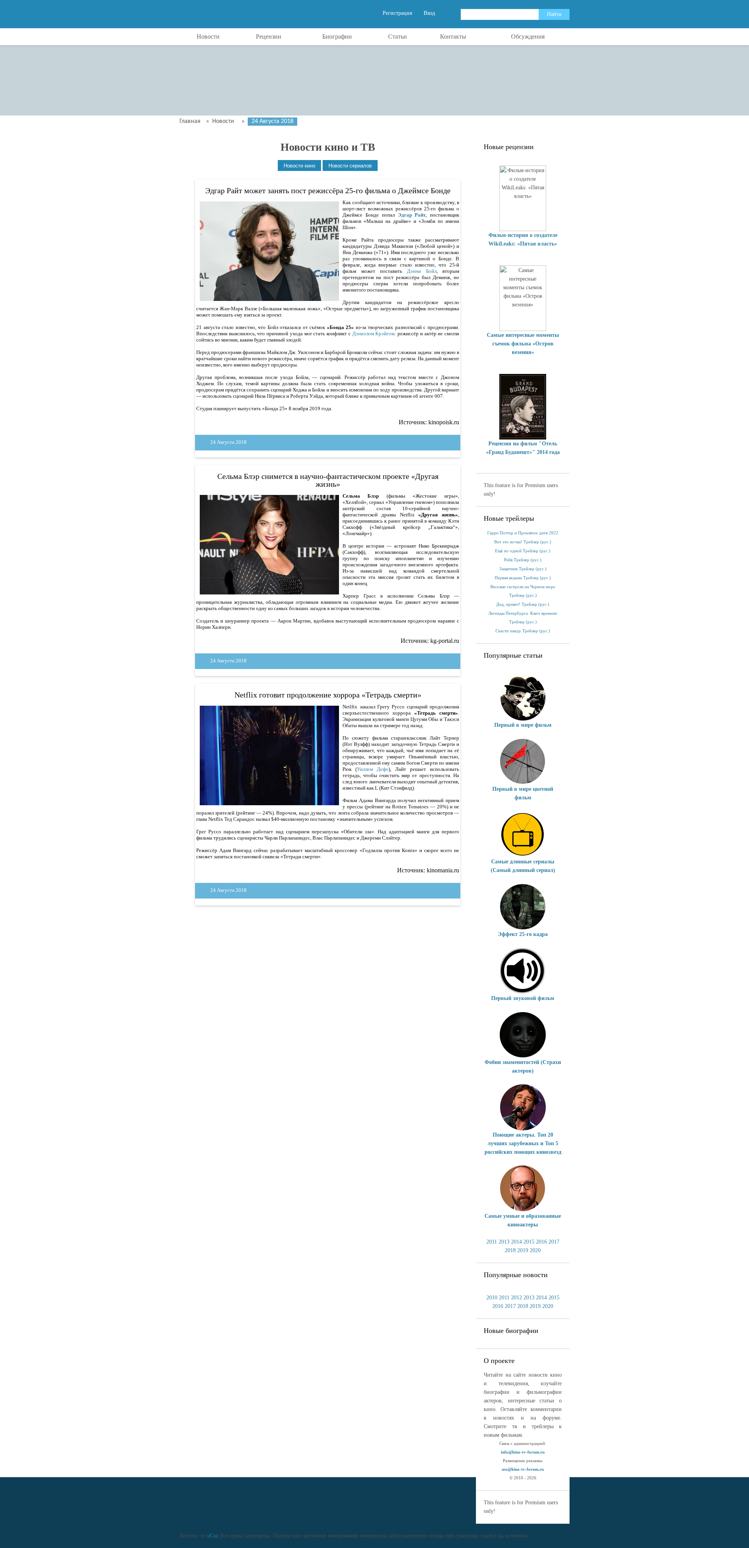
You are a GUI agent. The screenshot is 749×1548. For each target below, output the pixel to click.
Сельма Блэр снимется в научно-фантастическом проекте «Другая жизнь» (327, 480)
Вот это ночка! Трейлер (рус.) (522, 542)
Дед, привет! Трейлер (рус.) (522, 604)
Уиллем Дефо (373, 769)
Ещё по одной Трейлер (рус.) (522, 551)
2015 (529, 1242)
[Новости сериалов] (350, 166)
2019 (522, 1250)
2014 (516, 1242)
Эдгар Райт (412, 215)
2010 (491, 1298)
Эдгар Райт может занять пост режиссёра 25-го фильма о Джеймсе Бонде (328, 190)
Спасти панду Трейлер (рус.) (522, 631)
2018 (510, 1250)
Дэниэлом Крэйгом (373, 333)
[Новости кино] (299, 166)
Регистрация (397, 13)
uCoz (212, 1536)
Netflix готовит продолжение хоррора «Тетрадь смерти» (327, 695)
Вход (429, 13)
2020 (535, 1250)
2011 (491, 1242)
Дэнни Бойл (421, 271)
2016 (541, 1242)
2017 (553, 1242)
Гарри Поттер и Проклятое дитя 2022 (522, 533)
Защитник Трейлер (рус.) (523, 569)
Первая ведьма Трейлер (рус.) (523, 578)
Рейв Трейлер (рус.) (522, 560)
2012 (516, 1298)
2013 (504, 1242)
